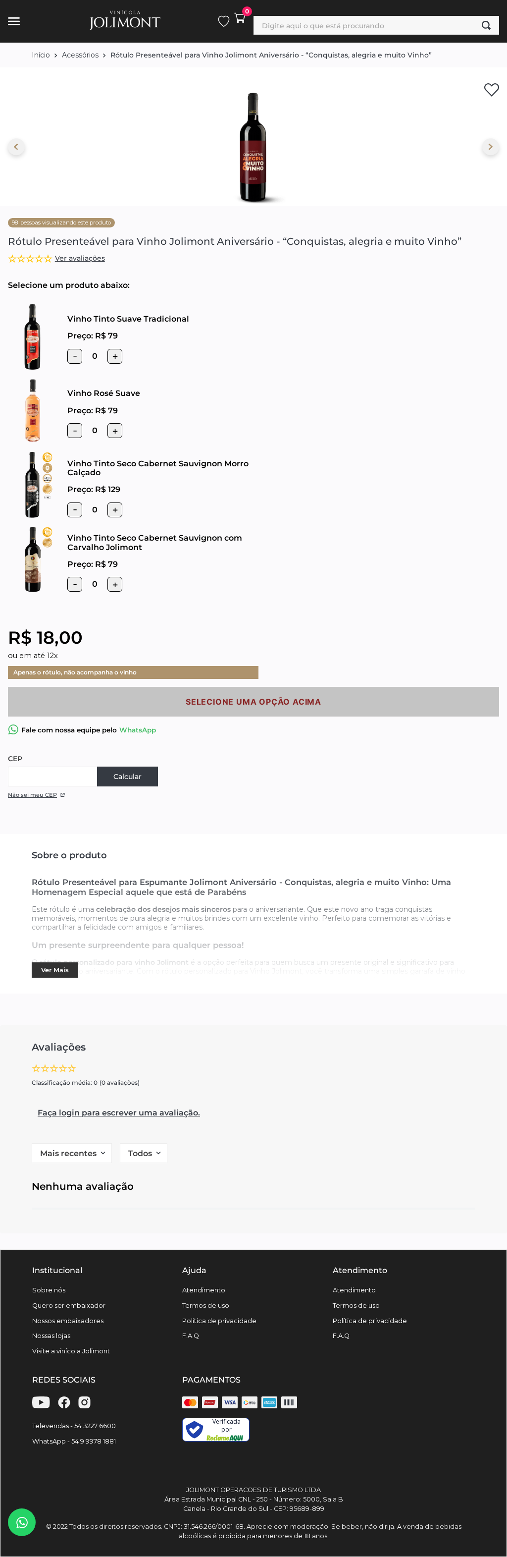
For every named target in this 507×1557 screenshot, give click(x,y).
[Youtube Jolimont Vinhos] (41, 1405)
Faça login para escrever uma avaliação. (119, 1112)
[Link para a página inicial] (41, 55)
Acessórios (80, 55)
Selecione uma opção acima (253, 702)
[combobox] (376, 25)
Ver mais (55, 970)
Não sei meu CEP (32, 794)
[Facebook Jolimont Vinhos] (64, 1405)
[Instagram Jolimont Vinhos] (84, 1405)
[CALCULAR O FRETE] (127, 776)
